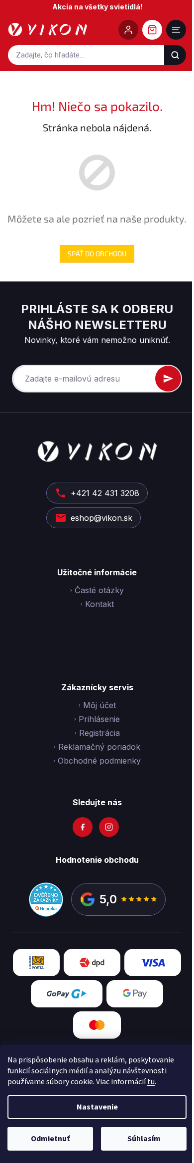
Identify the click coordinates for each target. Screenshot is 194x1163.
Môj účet (99, 705)
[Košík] (152, 30)
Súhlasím (144, 1138)
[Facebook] (83, 827)
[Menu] (176, 30)
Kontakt (99, 604)
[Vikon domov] (47, 30)
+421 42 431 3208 (105, 493)
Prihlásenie (99, 719)
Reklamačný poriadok (99, 747)
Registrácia (99, 733)
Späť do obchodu (97, 253)
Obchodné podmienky (99, 761)
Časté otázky (99, 590)
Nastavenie (97, 1107)
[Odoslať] (168, 378)
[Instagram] (109, 827)
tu (151, 1081)
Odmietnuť (50, 1138)
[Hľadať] (175, 55)
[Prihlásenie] (128, 30)
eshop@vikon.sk (101, 518)
